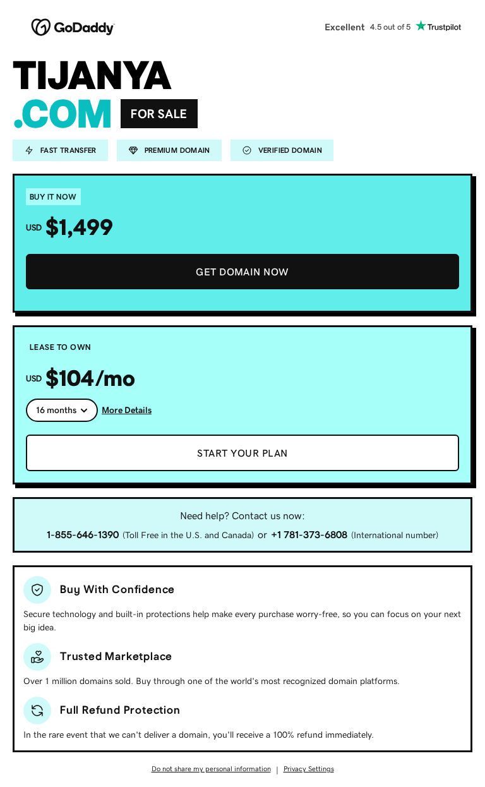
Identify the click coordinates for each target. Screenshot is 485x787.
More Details (127, 410)
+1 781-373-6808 (309, 534)
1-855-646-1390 (83, 534)
